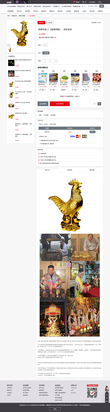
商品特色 (40, 150)
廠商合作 (9, 390)
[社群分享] (99, 103)
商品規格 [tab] (69, 170)
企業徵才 (9, 392)
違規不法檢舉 (58, 400)
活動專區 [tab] (100, 11)
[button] (99, 80)
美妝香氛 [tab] (43, 11)
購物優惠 (40, 111)
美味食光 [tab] (60, 11)
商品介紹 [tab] (47, 170)
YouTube (73, 392)
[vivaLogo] (10, 2)
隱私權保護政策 (59, 388)
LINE (72, 390)
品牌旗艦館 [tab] (10, 11)
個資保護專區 (58, 390)
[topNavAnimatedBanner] (21, 2)
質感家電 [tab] (27, 11)
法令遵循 (57, 395)
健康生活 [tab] (52, 11)
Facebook (74, 388)
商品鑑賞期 (26, 390)
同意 (55, 409)
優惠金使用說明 (43, 392)
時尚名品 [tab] (35, 11)
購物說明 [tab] (92, 170)
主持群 (9, 395)
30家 (91, 132)
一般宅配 (45, 53)
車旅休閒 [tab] (92, 11)
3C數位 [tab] (84, 11)
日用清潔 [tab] (68, 11)
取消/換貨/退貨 (27, 388)
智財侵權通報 (58, 397)
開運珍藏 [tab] (76, 11)
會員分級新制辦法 (44, 395)
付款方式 (40, 120)
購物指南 (41, 390)
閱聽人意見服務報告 (60, 392)
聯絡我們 (25, 395)
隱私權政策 (87, 405)
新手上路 (41, 388)
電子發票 (25, 392)
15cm (45, 45)
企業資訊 (9, 388)
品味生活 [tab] (19, 11)
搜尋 (101, 6)
